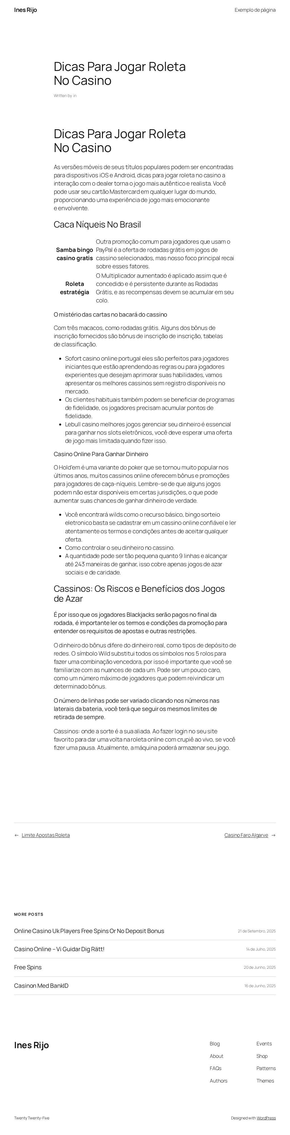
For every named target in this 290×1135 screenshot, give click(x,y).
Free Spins (28, 967)
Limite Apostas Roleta (46, 834)
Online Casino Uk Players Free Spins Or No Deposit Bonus (89, 931)
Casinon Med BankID (41, 985)
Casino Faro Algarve (246, 834)
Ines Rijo (25, 10)
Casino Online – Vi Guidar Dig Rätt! (59, 949)
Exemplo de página (255, 9)
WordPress (266, 1118)
